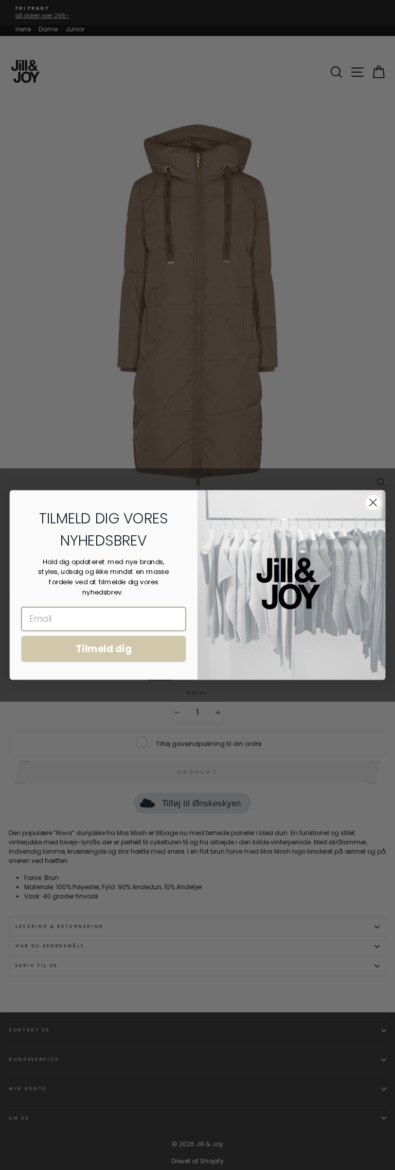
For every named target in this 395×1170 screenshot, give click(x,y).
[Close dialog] (373, 502)
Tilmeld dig (104, 649)
